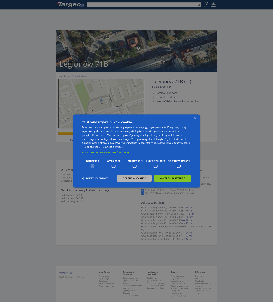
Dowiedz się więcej (113, 146)
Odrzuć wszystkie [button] (134, 178)
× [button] (194, 118)
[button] (136, 152)
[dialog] (136, 150)
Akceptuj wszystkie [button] (172, 178)
